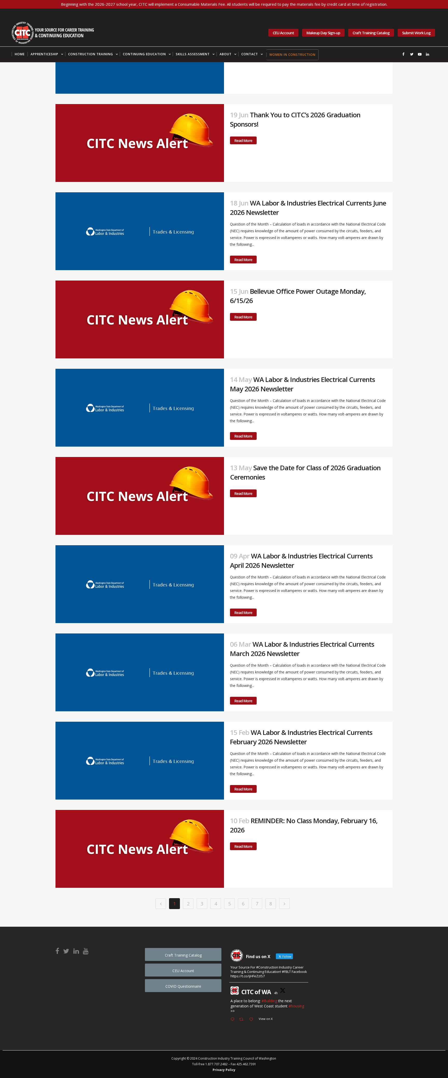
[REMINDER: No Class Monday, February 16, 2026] (139, 849)
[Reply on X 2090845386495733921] (233, 1020)
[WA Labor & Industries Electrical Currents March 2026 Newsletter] (139, 672)
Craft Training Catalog (371, 32)
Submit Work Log (416, 32)
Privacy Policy (224, 1070)
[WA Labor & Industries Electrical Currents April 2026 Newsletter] (139, 584)
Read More (243, 140)
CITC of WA (256, 992)
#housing (296, 1006)
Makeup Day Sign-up (323, 32)
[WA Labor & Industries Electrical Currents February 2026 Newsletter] (139, 761)
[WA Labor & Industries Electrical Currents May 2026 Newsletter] (139, 408)
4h (276, 993)
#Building (269, 1000)
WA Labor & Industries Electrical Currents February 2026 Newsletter (301, 737)
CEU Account (283, 32)
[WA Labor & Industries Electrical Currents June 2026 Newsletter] (139, 231)
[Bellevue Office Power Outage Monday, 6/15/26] (139, 319)
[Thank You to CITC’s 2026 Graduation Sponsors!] (139, 143)
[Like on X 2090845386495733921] (252, 1020)
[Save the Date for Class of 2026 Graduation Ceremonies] (139, 496)
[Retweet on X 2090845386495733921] (243, 1020)
